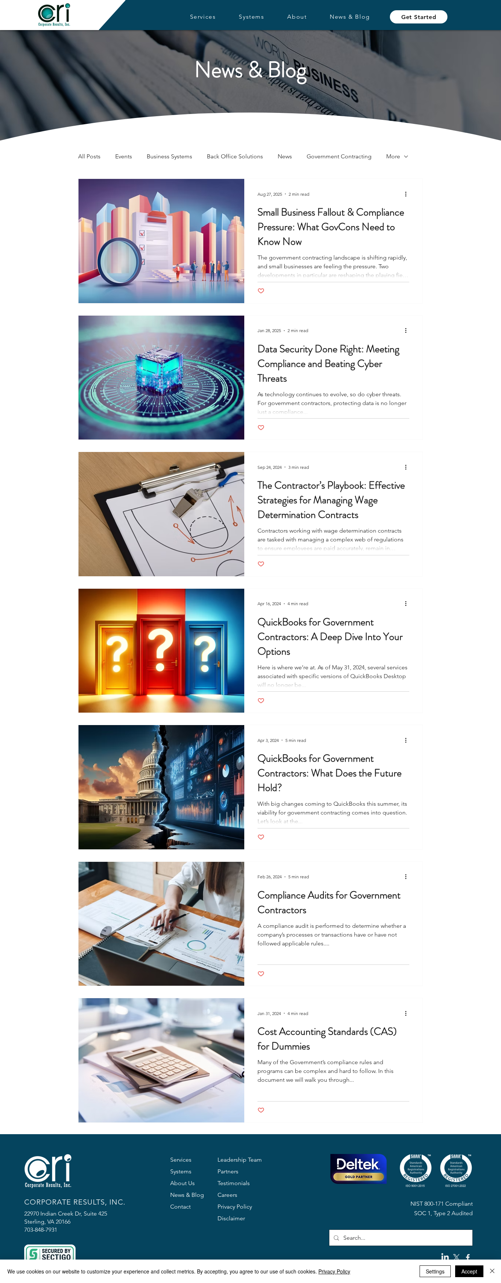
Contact (180, 1206)
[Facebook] (467, 1257)
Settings (435, 1271)
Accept (469, 1271)
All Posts (89, 156)
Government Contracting (339, 156)
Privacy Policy (234, 1206)
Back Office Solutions (235, 156)
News (285, 156)
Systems (180, 1171)
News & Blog (187, 1194)
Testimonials (233, 1183)
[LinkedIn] (445, 1257)
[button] (202, 17)
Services (180, 1159)
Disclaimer (231, 1218)
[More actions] (408, 194)
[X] (456, 1257)
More (393, 156)
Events (123, 156)
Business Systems (169, 156)
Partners (227, 1171)
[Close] (492, 1271)
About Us (182, 1183)
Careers (227, 1194)
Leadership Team (239, 1159)
